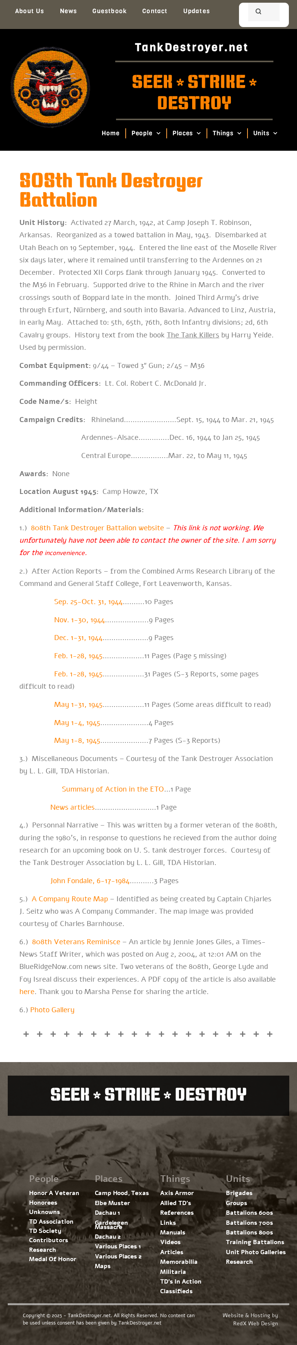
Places (182, 133)
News (68, 11)
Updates (196, 11)
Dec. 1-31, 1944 (78, 638)
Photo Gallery (52, 1010)
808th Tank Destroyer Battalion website (97, 528)
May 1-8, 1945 (77, 740)
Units (261, 133)
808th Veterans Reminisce (76, 942)
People (142, 133)
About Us (29, 11)
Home (111, 133)
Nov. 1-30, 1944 (79, 620)
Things (223, 133)
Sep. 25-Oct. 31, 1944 (88, 602)
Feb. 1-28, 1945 (78, 656)
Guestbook (109, 11)
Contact (154, 11)
